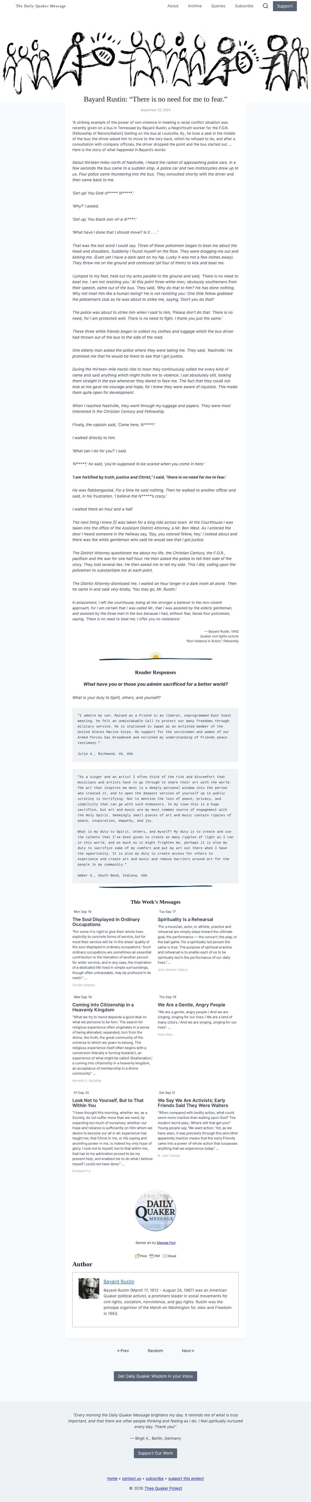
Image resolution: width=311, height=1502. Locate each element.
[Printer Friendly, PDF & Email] (155, 1256)
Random (155, 1350)
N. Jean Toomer (169, 1155)
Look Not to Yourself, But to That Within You (108, 1103)
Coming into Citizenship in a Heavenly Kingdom (103, 1007)
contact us (131, 1478)
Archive (195, 6)
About (172, 6)
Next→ (188, 1350)
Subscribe (244, 6)
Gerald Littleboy (83, 985)
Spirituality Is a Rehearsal (185, 919)
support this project (186, 1478)
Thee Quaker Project (163, 1488)
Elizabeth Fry (81, 1171)
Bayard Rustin (119, 1281)
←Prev (123, 1350)
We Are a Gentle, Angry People (191, 1004)
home (112, 1478)
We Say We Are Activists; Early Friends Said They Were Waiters (193, 1103)
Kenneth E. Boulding (86, 1080)
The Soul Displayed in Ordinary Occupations (106, 922)
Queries (218, 6)
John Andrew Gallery (173, 969)
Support (285, 6)
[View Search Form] (265, 6)
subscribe (155, 1478)
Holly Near (165, 1034)
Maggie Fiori (166, 1243)
